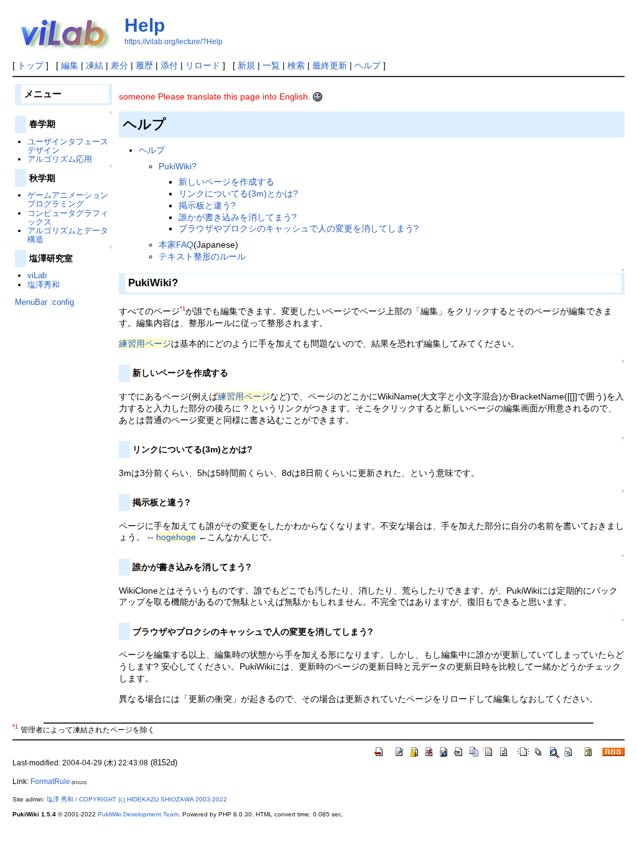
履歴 (144, 65)
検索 (296, 65)
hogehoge (176, 537)
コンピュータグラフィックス (67, 217)
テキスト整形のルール (202, 256)
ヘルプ (368, 65)
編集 (69, 65)
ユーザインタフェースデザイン (67, 146)
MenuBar (31, 302)
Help (144, 25)
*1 (182, 309)
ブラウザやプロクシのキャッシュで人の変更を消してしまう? (299, 228)
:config (62, 302)
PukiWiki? (178, 166)
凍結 (94, 65)
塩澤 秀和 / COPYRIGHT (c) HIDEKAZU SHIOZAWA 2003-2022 (137, 799)
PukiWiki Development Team (138, 814)
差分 (119, 65)
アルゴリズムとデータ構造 (67, 235)
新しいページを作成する (226, 182)
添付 (169, 65)
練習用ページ (145, 343)
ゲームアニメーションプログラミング (67, 199)
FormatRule (50, 781)
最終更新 (329, 65)
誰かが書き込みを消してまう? (238, 217)
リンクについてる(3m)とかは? (238, 193)
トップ (30, 65)
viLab (37, 275)
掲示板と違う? (207, 205)
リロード (202, 65)
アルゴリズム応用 (59, 159)
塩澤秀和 (43, 284)
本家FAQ (176, 245)
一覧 (271, 65)
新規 (246, 65)
